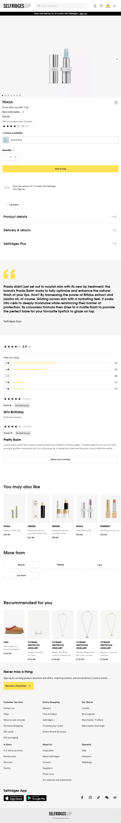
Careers (47, 762)
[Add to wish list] (116, 102)
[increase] (15, 157)
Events (7, 768)
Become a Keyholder (16, 685)
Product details (15, 217)
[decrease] (6, 157)
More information (11, 111)
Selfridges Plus (15, 244)
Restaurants (10, 756)
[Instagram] (90, 799)
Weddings (87, 762)
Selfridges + (49, 720)
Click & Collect (50, 714)
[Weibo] (115, 799)
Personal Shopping (13, 725)
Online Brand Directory (54, 731)
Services (8, 762)
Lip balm (13, 204)
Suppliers (48, 768)
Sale (84, 750)
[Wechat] (106, 799)
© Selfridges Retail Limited (60, 818)
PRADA (7, 102)
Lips (99, 564)
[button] (60, 140)
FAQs (6, 714)
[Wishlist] (101, 6)
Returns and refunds (14, 720)
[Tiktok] (98, 799)
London (86, 708)
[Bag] (108, 6)
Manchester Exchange (93, 725)
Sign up (83, 13)
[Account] (95, 6)
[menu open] (114, 6)
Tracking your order (53, 725)
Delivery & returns (17, 230)
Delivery (47, 708)
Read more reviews (60, 459)
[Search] (39, 6)
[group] (60, 517)
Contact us (9, 708)
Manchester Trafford (92, 720)
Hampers (86, 756)
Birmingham (88, 714)
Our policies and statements (57, 779)
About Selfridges (51, 756)
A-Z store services (13, 750)
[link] (14, 530)
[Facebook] (82, 799)
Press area (48, 774)
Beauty (21, 564)
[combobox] (63, 5)
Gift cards (9, 731)
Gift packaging (11, 737)
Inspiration (48, 750)
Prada (8, 286)
